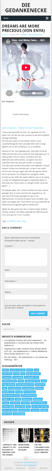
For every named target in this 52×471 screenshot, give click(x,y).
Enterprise (7, 377)
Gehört (24, 35)
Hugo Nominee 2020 (25, 385)
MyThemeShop (30, 465)
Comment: (9, 246)
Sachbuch (25, 403)
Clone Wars (7, 374)
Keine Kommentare (36, 35)
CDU (36, 370)
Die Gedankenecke (26, 7)
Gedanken (20, 468)
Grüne (20, 381)
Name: (8, 270)
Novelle (19, 392)
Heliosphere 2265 (32, 381)
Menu (6, 18)
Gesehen (43, 468)
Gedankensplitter (9, 381)
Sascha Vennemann (38, 403)
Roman (5, 403)
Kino (4, 388)
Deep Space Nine (33, 374)
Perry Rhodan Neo (28, 396)
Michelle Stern (8, 392)
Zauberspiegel (19, 414)
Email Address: (11, 281)
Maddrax (39, 388)
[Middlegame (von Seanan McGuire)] (25, 435)
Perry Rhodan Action (11, 396)
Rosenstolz (15, 403)
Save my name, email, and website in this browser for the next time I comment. (25, 307)
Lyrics (4, 128)
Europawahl (17, 377)
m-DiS (4, 35)
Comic (16, 374)
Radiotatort (27, 399)
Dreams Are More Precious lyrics (30, 128)
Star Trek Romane (10, 410)
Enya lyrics (12, 128)
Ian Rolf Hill (40, 385)
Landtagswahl (28, 388)
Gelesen (8, 468)
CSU (22, 374)
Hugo (44, 381)
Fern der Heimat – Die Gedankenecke (18, 357)
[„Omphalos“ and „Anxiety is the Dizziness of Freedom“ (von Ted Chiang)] (9, 435)
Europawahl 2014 (31, 377)
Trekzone (35, 410)
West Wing (7, 414)
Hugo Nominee (9, 385)
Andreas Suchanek (17, 370)
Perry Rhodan (29, 392)
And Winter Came (13, 221)
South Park (19, 406)
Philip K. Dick (8, 399)
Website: (8, 292)
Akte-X (5, 370)
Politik (18, 399)
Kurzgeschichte (15, 388)
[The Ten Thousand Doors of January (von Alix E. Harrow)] (42, 435)
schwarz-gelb (8, 406)
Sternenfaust (24, 410)
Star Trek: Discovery (40, 406)
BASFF (29, 370)
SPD (28, 406)
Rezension (38, 399)
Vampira (44, 410)
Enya (24, 221)
